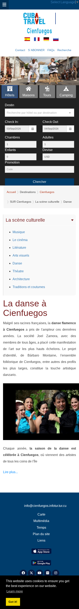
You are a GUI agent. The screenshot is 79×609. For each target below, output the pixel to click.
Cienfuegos (39, 30)
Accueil (11, 192)
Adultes (48, 137)
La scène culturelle (25, 220)
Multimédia (41, 521)
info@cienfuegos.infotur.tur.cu (45, 505)
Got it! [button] (13, 601)
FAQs (50, 50)
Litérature (19, 247)
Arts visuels (21, 255)
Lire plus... (10, 472)
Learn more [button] (14, 591)
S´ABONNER (36, 50)
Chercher (39, 181)
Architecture (21, 279)
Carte (41, 514)
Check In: (11, 122)
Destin (9, 105)
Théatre (18, 271)
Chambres (12, 137)
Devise (48, 150)
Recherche (64, 50)
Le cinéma (20, 240)
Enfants (10, 150)
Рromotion (12, 162)
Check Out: (51, 122)
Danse (17, 263)
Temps (41, 527)
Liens (41, 540)
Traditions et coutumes (29, 287)
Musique (19, 232)
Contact (20, 50)
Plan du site (41, 534)
